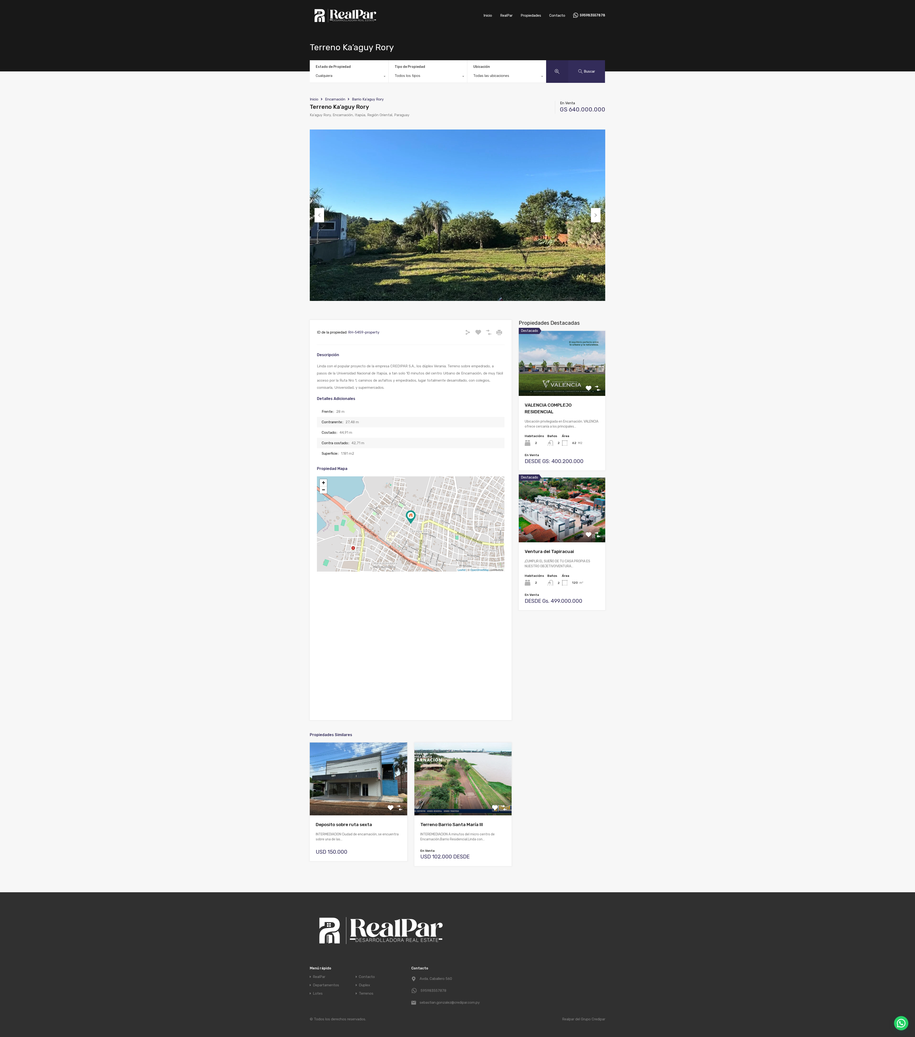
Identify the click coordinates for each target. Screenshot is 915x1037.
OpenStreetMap (479, 570)
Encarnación (335, 99)
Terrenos (366, 993)
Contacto (557, 15)
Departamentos (326, 985)
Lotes (318, 993)
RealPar (506, 15)
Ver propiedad (562, 383)
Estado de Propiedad (333, 67)
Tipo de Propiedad (410, 67)
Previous (319, 215)
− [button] (323, 490)
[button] (901, 1023)
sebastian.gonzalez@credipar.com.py (449, 1002)
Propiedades (531, 15)
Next (595, 215)
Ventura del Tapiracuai (549, 551)
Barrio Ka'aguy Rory (368, 99)
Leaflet (462, 570)
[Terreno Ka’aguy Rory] (411, 517)
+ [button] (323, 483)
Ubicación (481, 67)
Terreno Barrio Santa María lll (451, 824)
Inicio (487, 15)
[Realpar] (345, 24)
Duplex (364, 985)
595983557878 (592, 15)
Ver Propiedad (358, 801)
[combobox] (349, 77)
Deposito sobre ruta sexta (344, 824)
